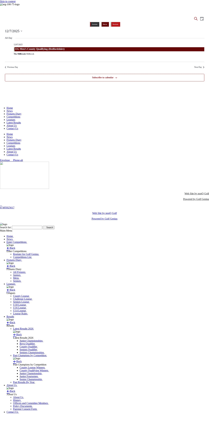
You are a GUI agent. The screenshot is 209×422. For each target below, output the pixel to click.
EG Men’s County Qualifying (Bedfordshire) (39, 49)
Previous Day (12, 67)
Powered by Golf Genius (196, 199)
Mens (105, 24)
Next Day (198, 67)
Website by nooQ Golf (11, 417)
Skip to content (8, 1)
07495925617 (7, 207)
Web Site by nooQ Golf (197, 193)
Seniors (115, 24)
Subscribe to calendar (102, 77)
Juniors (94, 24)
